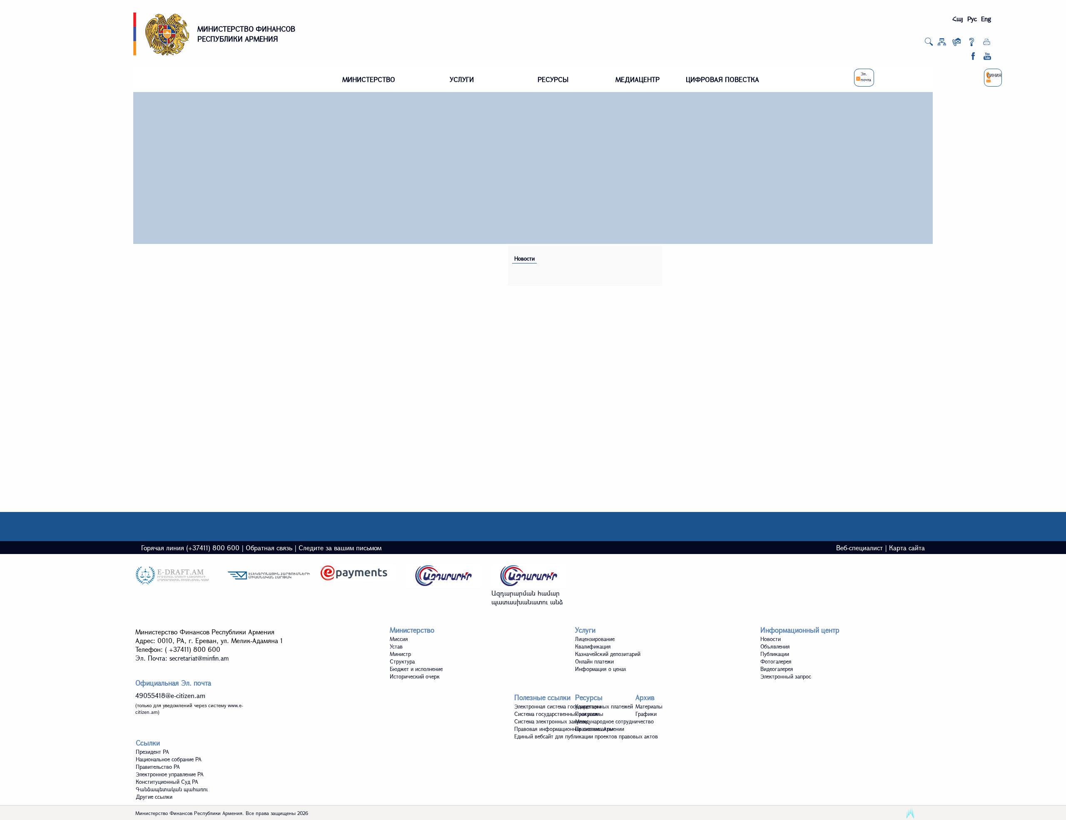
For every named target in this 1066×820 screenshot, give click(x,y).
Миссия (399, 639)
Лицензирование (595, 639)
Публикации (774, 654)
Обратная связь (269, 547)
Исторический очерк (415, 676)
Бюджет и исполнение (416, 669)
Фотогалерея (776, 661)
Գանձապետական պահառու (172, 789)
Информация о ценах (600, 669)
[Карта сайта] (941, 43)
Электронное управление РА (170, 774)
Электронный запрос (785, 676)
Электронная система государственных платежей (573, 706)
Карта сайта (907, 547)
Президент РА (152, 751)
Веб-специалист (859, 547)
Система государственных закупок (556, 714)
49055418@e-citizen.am (170, 695)
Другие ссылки (154, 796)
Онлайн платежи (594, 661)
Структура (402, 661)
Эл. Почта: (182, 658)
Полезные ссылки (542, 697)
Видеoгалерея (776, 669)
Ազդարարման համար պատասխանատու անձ (527, 597)
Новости (524, 258)
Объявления (775, 646)
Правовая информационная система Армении (569, 729)
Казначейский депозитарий (607, 654)
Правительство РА (158, 766)
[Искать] (928, 44)
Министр (400, 654)
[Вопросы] (971, 43)
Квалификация (593, 646)
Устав (396, 646)
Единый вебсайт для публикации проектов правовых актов (586, 736)
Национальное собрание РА (169, 759)
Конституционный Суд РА (167, 781)
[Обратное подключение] (956, 43)
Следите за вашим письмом (340, 547)
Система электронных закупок (551, 721)
